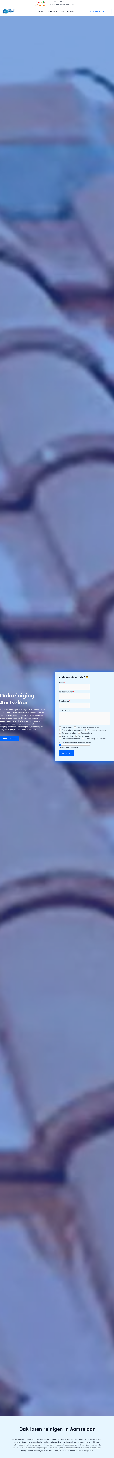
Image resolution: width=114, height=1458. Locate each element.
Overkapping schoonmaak (95, 739)
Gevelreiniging (86, 733)
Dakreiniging (67, 727)
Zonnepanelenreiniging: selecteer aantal (75, 742)
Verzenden (66, 753)
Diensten (51, 11)
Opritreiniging (67, 736)
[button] (56, 11)
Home (41, 11)
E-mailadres (64, 701)
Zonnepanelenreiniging (97, 730)
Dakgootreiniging (69, 733)
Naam (62, 682)
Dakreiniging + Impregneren (88, 727)
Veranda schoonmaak (71, 739)
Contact (71, 11)
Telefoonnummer (66, 692)
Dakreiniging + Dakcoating (72, 730)
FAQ (62, 11)
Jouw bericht (64, 710)
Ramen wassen (84, 736)
